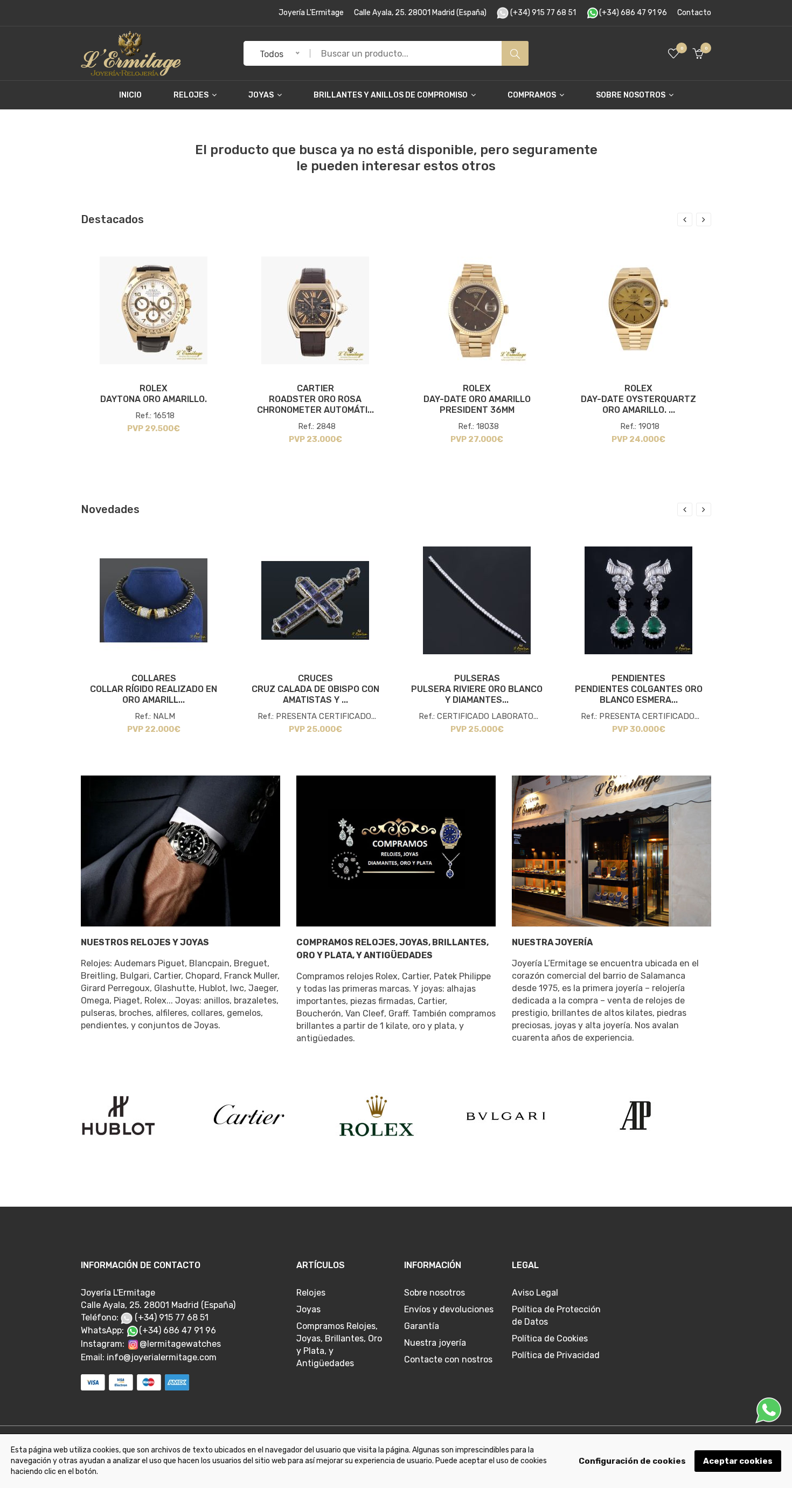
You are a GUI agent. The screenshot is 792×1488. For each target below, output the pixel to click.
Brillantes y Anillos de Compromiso (391, 95)
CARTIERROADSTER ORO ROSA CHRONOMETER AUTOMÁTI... (315, 399)
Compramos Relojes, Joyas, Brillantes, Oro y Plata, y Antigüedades (392, 948)
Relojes (191, 95)
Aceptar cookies (738, 1461)
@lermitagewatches (180, 1344)
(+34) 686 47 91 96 (633, 12)
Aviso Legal (535, 1293)
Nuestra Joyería (552, 942)
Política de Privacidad (556, 1355)
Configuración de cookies (632, 1461)
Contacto (694, 12)
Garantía (421, 1326)
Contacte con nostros (448, 1359)
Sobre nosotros (631, 95)
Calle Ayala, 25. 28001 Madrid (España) (420, 12)
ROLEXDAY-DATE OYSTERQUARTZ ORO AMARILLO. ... (638, 399)
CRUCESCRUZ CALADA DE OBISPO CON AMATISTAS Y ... (315, 689)
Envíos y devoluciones (449, 1309)
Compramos (533, 95)
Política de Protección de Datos (556, 1315)
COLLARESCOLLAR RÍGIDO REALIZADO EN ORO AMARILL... (153, 689)
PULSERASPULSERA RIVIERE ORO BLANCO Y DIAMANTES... (477, 689)
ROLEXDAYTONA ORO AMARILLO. (153, 393)
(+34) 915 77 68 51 (542, 12)
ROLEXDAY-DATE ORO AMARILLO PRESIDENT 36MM (477, 399)
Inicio (130, 95)
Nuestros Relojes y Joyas (145, 942)
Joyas (261, 95)
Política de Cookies (550, 1338)
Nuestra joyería (435, 1343)
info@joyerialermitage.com (162, 1357)
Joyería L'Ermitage (311, 12)
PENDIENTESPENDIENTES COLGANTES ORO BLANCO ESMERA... (639, 689)
